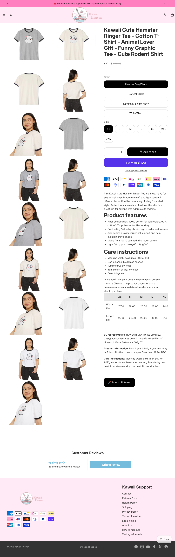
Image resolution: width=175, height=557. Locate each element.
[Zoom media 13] (29, 313)
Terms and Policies (87, 547)
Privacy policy (130, 511)
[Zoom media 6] (74, 134)
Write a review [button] (111, 464)
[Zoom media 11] (29, 269)
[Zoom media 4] (74, 89)
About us (127, 525)
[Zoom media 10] (74, 224)
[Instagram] (142, 547)
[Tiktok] (154, 547)
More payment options (136, 170)
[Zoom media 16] (74, 358)
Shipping (127, 507)
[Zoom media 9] (29, 224)
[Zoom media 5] (29, 134)
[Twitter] (160, 547)
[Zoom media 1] (29, 45)
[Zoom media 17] (29, 403)
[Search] (11, 15)
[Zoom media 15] (29, 358)
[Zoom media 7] (29, 179)
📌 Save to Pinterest (119, 382)
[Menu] (4, 15)
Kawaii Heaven (22, 546)
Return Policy (129, 502)
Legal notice (129, 520)
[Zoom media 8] (74, 179)
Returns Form (129, 498)
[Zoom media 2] (74, 45)
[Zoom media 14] (74, 313)
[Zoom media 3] (29, 89)
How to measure (131, 529)
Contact (126, 493)
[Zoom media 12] (74, 269)
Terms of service (131, 516)
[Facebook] (136, 547)
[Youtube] (148, 547)
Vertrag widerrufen (132, 534)
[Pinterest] (166, 547)
